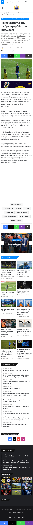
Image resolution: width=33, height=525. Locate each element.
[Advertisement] (16, 183)
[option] (16, 243)
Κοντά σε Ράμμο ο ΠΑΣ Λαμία (16, 245)
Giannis (29, 509)
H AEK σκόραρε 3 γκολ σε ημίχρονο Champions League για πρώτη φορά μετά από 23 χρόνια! (24, 353)
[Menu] (2, 8)
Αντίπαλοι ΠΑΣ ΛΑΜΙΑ (12, 208)
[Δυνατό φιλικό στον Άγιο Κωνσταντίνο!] (6, 480)
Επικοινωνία (20, 512)
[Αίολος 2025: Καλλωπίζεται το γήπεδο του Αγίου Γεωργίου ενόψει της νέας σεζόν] (16, 486)
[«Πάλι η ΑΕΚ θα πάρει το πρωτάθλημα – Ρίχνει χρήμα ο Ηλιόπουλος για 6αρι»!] (8, 265)
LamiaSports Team (8, 48)
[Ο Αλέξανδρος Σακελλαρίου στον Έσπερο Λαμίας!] (6, 492)
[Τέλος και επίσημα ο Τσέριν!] (8, 286)
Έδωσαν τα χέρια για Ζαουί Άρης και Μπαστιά (23, 272)
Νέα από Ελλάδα (10, 216)
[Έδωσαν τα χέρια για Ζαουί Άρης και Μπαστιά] (24, 265)
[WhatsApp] (17, 56)
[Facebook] (4, 56)
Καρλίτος (10, 212)
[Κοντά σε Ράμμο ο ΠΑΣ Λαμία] (6, 486)
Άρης (27, 208)
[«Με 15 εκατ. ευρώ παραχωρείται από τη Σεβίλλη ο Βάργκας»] (24, 323)
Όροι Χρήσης (12, 512)
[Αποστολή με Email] (28, 56)
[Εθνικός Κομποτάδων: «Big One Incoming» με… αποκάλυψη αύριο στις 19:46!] (27, 492)
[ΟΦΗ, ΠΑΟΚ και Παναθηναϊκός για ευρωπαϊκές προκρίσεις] (8, 323)
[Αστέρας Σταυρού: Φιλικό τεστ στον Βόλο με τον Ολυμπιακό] (27, 480)
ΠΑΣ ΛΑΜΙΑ (15, 19)
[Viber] (22, 56)
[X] (11, 56)
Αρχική (4, 13)
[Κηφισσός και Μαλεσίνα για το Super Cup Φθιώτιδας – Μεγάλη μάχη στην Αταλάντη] (16, 480)
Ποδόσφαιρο (11, 13)
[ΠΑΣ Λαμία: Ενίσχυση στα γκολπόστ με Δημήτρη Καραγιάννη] (27, 486)
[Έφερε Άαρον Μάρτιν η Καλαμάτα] (24, 285)
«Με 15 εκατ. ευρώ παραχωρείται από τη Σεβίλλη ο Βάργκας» (24, 331)
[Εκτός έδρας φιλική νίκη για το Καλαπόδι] (16, 492)
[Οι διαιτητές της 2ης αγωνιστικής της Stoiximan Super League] (8, 344)
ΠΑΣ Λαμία (25, 216)
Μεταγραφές (10, 14)
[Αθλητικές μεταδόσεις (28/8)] (8, 303)
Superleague (16, 204)
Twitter (4, 500)
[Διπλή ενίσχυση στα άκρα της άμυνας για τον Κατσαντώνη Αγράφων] (24, 303)
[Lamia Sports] (16, 8)
